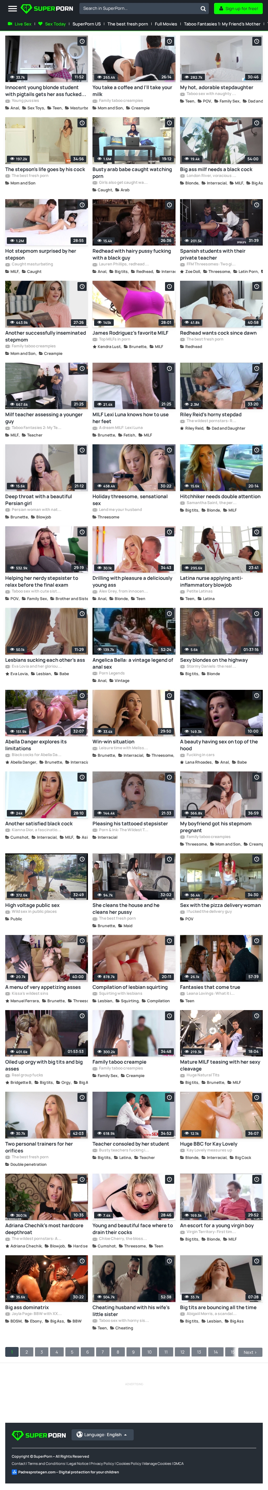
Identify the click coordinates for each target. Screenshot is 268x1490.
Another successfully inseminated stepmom (45, 336)
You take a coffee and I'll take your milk (132, 91)
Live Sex (23, 24)
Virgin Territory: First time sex (211, 1232)
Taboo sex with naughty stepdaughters (211, 94)
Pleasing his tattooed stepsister (130, 823)
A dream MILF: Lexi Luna (120, 428)
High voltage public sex (32, 905)
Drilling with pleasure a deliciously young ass (132, 581)
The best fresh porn (128, 24)
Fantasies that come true (210, 987)
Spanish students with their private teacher (212, 254)
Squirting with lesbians (120, 993)
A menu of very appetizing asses (43, 987)
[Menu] (12, 9)
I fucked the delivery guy (209, 912)
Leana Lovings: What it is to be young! (211, 993)
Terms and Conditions (46, 1463)
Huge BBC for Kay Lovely (208, 1143)
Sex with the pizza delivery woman (220, 905)
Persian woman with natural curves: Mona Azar (36, 510)
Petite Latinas (199, 591)
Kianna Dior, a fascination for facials (36, 830)
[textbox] (138, 8)
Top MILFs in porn (114, 339)
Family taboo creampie (119, 1061)
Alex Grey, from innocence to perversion (123, 591)
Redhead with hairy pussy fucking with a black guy (131, 254)
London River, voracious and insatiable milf (211, 176)
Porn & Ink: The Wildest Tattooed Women (123, 830)
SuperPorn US (87, 24)
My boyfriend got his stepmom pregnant (216, 827)
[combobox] (144, 8)
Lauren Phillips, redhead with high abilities (123, 264)
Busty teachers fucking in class (123, 1150)
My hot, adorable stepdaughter (216, 87)
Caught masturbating (32, 264)
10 (149, 1352)
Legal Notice (77, 1463)
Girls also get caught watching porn (123, 183)
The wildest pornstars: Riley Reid (211, 421)
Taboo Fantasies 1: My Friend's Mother (222, 24)
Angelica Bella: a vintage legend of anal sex (132, 663)
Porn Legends (111, 673)
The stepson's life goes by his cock (45, 169)
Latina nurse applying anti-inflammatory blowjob (211, 581)
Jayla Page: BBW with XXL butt (36, 1314)
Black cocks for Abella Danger (36, 755)
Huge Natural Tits (203, 1075)
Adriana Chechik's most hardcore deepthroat (44, 1229)
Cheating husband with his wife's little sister (131, 1311)
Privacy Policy (102, 1463)
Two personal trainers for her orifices (39, 1147)
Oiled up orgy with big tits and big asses (44, 1065)
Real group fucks (27, 1075)
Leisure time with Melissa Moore (123, 748)
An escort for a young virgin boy (217, 1225)
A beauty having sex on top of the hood (219, 745)
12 (182, 1352)
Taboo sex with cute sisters (36, 591)
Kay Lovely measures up (209, 1150)
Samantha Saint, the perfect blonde (211, 503)
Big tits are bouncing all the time (218, 1307)
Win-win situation (113, 741)
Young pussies (25, 101)
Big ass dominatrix (27, 1307)
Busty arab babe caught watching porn (132, 173)
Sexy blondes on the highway (214, 660)
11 (166, 1352)
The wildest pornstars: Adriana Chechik (36, 1239)
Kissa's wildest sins (29, 993)
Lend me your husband (120, 510)
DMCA (179, 1463)
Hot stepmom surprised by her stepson (40, 254)
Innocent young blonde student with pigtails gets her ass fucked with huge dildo (43, 91)
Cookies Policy (128, 1463)
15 (233, 1352)
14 (216, 1352)
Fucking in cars (200, 755)
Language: (103, 1434)
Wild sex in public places (34, 912)
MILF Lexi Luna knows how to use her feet (130, 418)
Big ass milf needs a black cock (216, 169)
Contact (18, 1463)
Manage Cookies (157, 1463)
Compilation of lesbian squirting (130, 987)
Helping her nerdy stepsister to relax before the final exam (41, 581)
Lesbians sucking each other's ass (45, 660)
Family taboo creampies (120, 101)
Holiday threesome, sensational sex (130, 500)
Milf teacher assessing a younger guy (44, 418)
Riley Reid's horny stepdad (211, 414)
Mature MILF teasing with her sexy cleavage (220, 1065)
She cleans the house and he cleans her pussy (125, 908)
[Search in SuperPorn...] (203, 8)
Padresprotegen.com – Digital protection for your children (68, 1471)
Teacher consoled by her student (130, 1143)
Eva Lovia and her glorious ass (36, 666)
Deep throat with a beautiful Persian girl (38, 500)
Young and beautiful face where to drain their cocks (132, 1229)
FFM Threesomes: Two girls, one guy (211, 264)
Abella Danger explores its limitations (36, 745)
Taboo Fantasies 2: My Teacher (36, 428)
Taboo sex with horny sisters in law (123, 1321)
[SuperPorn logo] (47, 9)
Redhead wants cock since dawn (218, 332)
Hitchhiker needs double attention (220, 496)
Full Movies (166, 24)
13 (199, 1352)
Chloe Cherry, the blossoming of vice (123, 1239)
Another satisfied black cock (39, 823)
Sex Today (55, 24)
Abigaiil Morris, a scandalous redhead (211, 1314)
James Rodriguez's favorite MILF (130, 332)
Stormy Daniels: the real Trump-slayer (211, 666)
